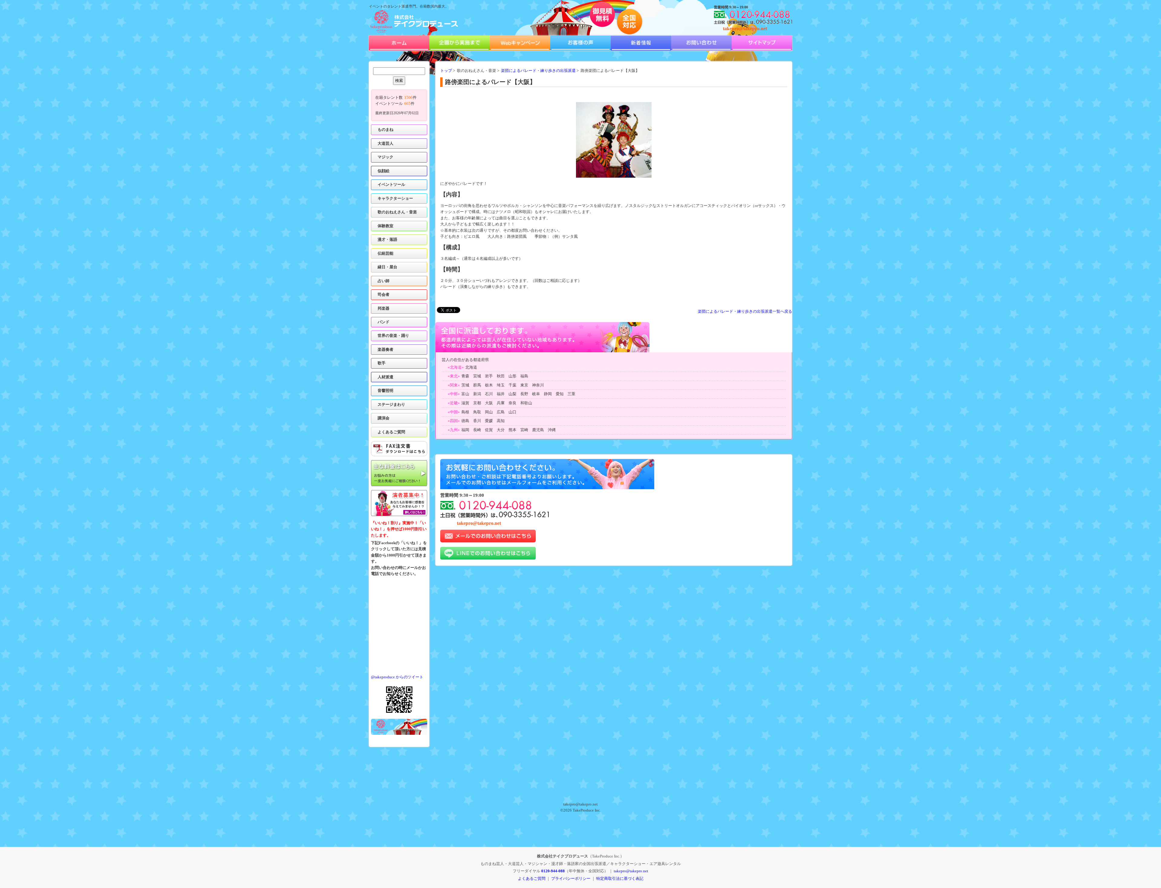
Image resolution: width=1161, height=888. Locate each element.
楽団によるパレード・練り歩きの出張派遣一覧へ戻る (745, 311)
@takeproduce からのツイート (397, 677)
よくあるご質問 (391, 432)
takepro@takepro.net (745, 28)
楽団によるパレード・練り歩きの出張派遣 (538, 71)
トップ (446, 71)
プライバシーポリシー (570, 878)
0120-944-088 (553, 871)
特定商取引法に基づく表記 (619, 878)
